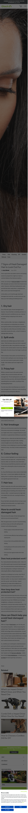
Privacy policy (24, 791)
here (23, 802)
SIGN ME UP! (7, 408)
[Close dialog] (27, 397)
